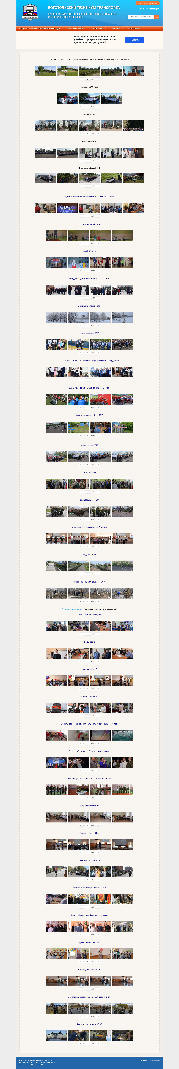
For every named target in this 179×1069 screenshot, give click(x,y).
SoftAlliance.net (154, 1060)
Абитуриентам (96, 29)
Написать (134, 40)
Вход (141, 8)
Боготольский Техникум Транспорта (84, 8)
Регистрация (152, 8)
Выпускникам (134, 29)
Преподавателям (75, 29)
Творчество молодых (72, 609)
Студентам (115, 29)
